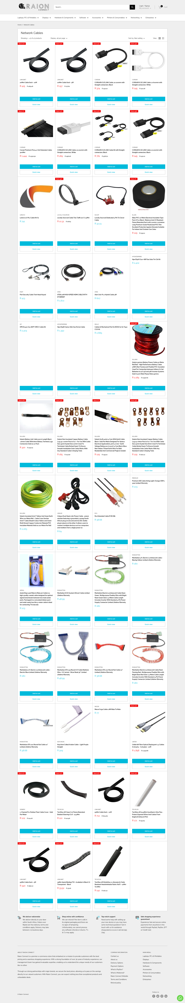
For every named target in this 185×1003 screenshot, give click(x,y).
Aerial (22, 590)
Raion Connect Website (119, 976)
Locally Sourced (63, 215)
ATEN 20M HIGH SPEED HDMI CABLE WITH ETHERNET (72, 296)
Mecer (97, 706)
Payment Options (117, 966)
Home (20, 25)
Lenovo (22, 215)
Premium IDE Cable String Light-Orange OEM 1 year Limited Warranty (148, 482)
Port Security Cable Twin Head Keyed (33, 294)
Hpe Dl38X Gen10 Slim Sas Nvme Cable (71, 327)
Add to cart (36, 99)
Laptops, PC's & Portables (27, 18)
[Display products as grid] (160, 38)
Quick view (36, 104)
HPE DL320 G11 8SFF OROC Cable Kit (33, 327)
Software (82, 18)
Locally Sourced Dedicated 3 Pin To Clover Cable (109, 219)
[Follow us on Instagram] (161, 996)
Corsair (97, 79)
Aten (58, 292)
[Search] (132, 7)
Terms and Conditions (119, 979)
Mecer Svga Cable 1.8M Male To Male (108, 709)
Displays (45, 18)
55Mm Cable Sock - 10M (103, 812)
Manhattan (61, 590)
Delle (97, 324)
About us (114, 959)
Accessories (96, 18)
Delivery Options (117, 963)
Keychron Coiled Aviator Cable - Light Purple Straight (72, 746)
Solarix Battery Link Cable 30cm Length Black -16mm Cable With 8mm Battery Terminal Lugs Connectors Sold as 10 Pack (36, 441)
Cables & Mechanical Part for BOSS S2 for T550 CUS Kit (111, 328)
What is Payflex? (117, 969)
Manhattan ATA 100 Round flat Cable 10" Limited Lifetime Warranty (109, 671)
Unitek (134, 742)
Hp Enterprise (137, 256)
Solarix (134, 359)
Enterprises (150, 18)
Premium (135, 478)
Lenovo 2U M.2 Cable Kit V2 (29, 218)
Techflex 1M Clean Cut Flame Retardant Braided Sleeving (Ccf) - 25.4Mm (71, 813)
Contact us (115, 956)
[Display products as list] (163, 38)
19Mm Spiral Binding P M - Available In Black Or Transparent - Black (73, 883)
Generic (22, 809)
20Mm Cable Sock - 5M (65, 82)
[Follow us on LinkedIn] (165, 996)
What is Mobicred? (117, 973)
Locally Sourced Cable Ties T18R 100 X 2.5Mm (73, 218)
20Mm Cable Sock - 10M (28, 82)
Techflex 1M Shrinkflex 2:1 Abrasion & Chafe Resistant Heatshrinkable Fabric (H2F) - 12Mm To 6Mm (110, 884)
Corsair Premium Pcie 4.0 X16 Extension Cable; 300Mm (36, 151)
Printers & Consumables (116, 18)
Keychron (60, 742)
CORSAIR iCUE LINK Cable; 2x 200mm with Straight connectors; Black (147, 151)
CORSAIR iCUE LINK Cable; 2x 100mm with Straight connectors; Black (110, 84)
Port (21, 292)
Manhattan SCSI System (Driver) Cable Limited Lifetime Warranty (73, 594)
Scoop (97, 215)
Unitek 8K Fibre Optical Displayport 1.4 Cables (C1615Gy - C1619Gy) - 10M (148, 746)
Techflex (60, 809)
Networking (135, 18)
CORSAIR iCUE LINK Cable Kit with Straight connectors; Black (110, 151)
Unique (59, 513)
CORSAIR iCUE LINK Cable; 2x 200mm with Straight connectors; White (72, 151)
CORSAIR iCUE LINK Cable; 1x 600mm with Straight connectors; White (147, 84)
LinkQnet (23, 79)
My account (144, 8)
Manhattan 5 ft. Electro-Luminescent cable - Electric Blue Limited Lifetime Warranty (35, 671)
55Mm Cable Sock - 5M (28, 882)
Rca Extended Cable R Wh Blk (105, 516)
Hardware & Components (64, 18)
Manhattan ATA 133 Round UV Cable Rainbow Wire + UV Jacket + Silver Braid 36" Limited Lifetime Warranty (73, 672)
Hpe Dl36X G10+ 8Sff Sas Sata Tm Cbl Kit (146, 259)
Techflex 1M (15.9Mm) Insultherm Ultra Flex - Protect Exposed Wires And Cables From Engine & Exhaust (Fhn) (147, 814)
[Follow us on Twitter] (157, 996)
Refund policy (116, 983)
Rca (96, 513)
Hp (21, 324)
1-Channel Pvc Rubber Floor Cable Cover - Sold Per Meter (36, 813)
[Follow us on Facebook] (153, 996)
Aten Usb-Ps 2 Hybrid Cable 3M (106, 294)
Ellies (134, 215)
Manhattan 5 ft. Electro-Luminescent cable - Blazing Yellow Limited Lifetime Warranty (147, 559)
